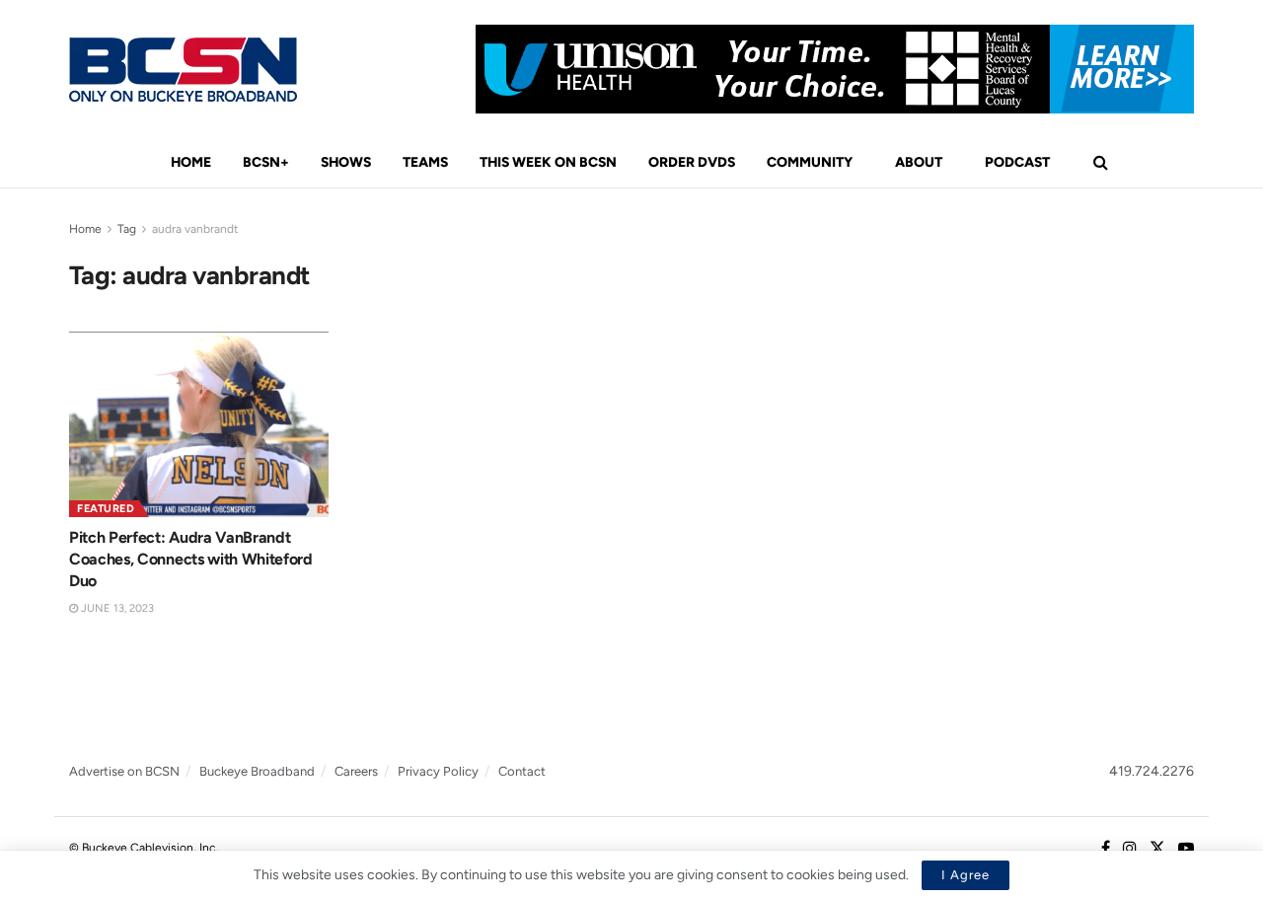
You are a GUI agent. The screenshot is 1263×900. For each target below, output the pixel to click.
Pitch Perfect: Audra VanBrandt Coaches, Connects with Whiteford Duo (191, 559)
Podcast (1017, 162)
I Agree (965, 874)
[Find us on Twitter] (1157, 849)
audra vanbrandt (195, 229)
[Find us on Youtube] (1186, 849)
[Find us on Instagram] (1130, 849)
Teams (425, 162)
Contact (522, 771)
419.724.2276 (1151, 771)
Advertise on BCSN (124, 771)
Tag (126, 229)
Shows (346, 162)
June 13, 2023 (116, 608)
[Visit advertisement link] (835, 69)
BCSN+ (266, 162)
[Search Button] (1100, 163)
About (918, 162)
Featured (105, 508)
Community (810, 162)
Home (191, 162)
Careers (356, 771)
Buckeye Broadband (257, 771)
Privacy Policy (438, 771)
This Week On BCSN (548, 162)
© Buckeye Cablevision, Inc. (143, 848)
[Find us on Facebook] (1105, 849)
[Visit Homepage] (183, 70)
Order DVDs (691, 162)
